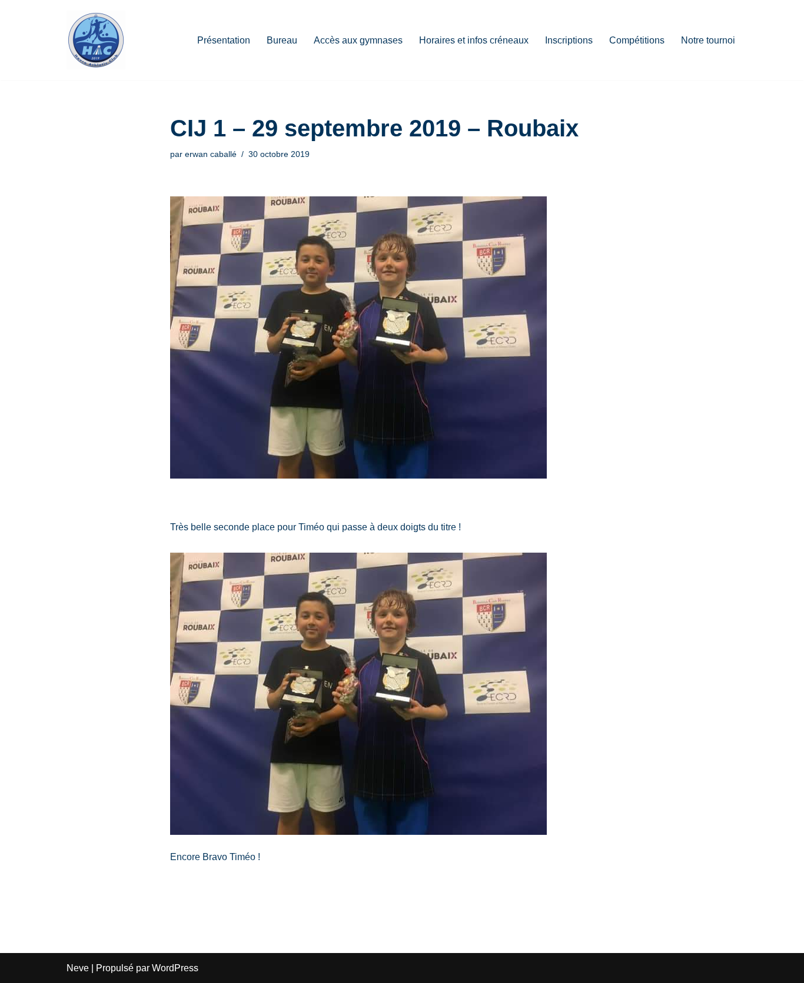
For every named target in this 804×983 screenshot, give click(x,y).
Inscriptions (569, 40)
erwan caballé (211, 154)
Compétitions (637, 40)
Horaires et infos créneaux (474, 40)
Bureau (282, 40)
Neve (78, 968)
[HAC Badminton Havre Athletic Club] (96, 40)
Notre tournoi (708, 40)
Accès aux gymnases (358, 40)
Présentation (223, 40)
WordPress (175, 968)
